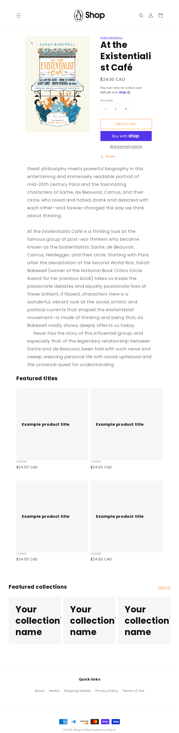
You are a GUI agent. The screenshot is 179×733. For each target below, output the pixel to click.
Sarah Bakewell (111, 37)
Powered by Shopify (104, 729)
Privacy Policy (106, 691)
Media (54, 691)
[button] (18, 15)
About (40, 691)
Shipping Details (77, 691)
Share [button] (110, 156)
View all (164, 587)
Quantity (106, 100)
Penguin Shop (82, 729)
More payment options (126, 146)
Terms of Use (133, 691)
